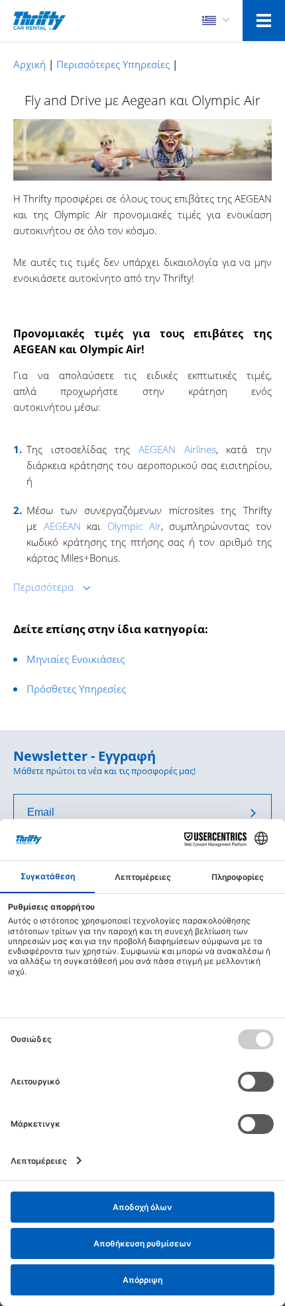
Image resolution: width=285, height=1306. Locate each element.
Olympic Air (134, 526)
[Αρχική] (39, 20)
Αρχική (29, 64)
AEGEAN (62, 526)
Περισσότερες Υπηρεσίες (113, 64)
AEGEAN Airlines (177, 449)
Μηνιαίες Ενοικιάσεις (76, 659)
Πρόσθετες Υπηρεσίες (76, 688)
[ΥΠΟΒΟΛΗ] (253, 812)
